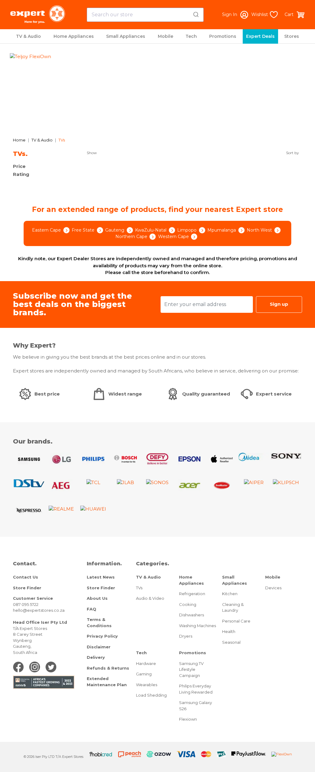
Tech (191, 36)
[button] (32, 92)
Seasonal (231, 642)
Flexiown (188, 719)
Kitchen (229, 593)
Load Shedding (151, 695)
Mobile (165, 36)
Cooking (187, 604)
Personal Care (236, 621)
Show (92, 152)
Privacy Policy (102, 636)
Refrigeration (192, 593)
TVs (139, 587)
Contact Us (25, 577)
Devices (273, 587)
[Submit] (196, 13)
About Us (97, 598)
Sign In (229, 14)
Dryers (185, 636)
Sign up (279, 304)
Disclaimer (98, 646)
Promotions (222, 36)
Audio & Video (150, 598)
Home (19, 139)
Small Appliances (125, 36)
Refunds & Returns (108, 668)
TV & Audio (28, 36)
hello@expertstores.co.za (39, 610)
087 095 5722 (25, 604)
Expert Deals (260, 36)
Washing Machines (197, 625)
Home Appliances (74, 36)
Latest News (101, 577)
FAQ (91, 609)
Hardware (146, 663)
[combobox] (145, 15)
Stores (291, 36)
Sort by (292, 152)
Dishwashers (191, 614)
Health (228, 631)
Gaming (144, 673)
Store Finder (27, 587)
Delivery (96, 657)
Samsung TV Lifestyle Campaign (191, 669)
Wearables (146, 684)
